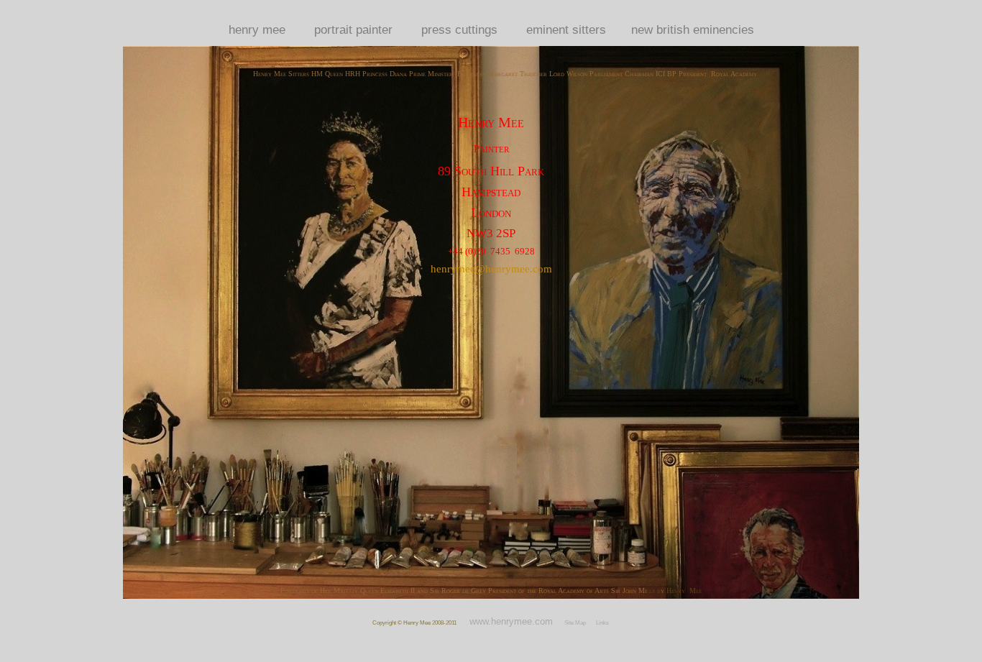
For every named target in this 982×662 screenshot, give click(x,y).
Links (602, 623)
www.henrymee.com (511, 621)
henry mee (257, 30)
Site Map (575, 623)
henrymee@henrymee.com (491, 269)
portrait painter (353, 30)
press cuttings (459, 30)
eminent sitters (566, 30)
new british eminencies (692, 30)
